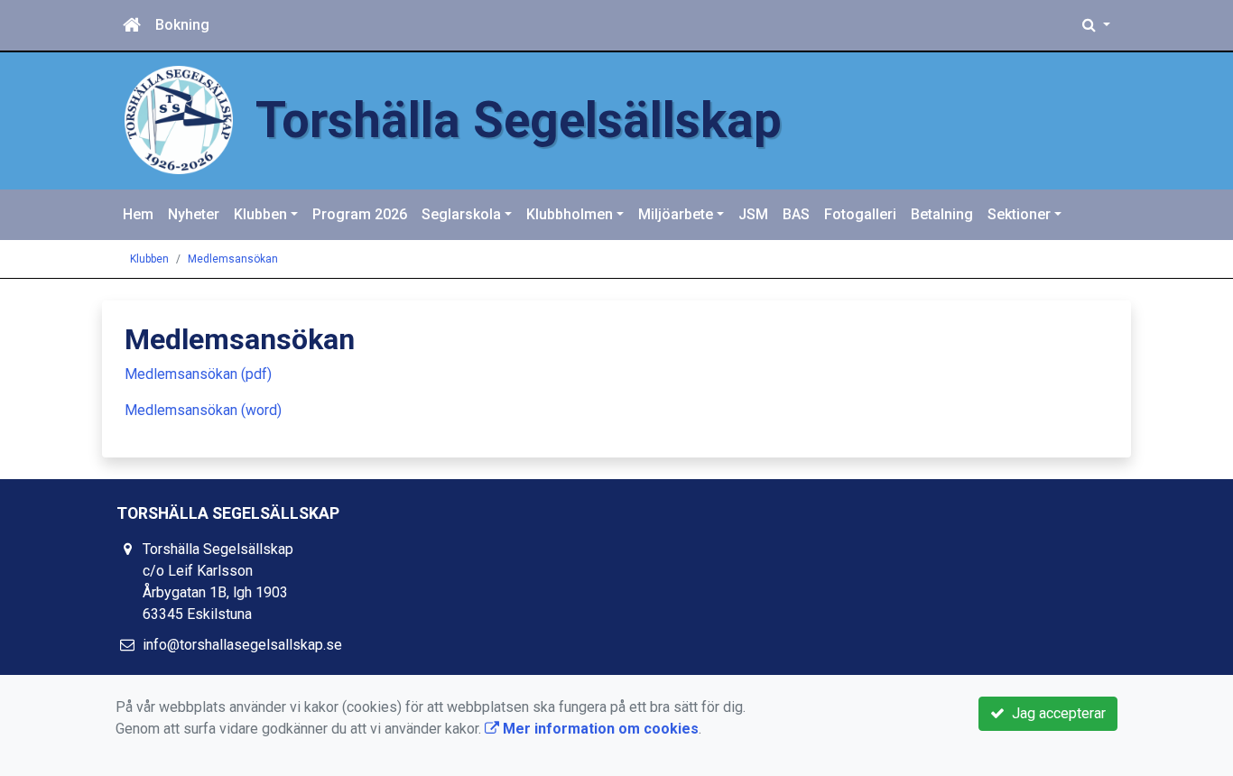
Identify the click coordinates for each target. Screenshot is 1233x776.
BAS (796, 214)
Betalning (942, 214)
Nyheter (193, 214)
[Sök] (1096, 25)
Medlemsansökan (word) (203, 410)
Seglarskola (461, 214)
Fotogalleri (860, 214)
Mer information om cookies (599, 728)
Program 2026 (359, 214)
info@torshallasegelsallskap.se (242, 644)
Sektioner (1019, 214)
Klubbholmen (569, 214)
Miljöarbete (675, 214)
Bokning (182, 24)
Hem (138, 214)
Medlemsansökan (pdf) (198, 374)
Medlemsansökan (233, 259)
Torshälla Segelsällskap (518, 120)
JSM (753, 214)
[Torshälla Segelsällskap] (179, 118)
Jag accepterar (1055, 713)
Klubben (260, 214)
